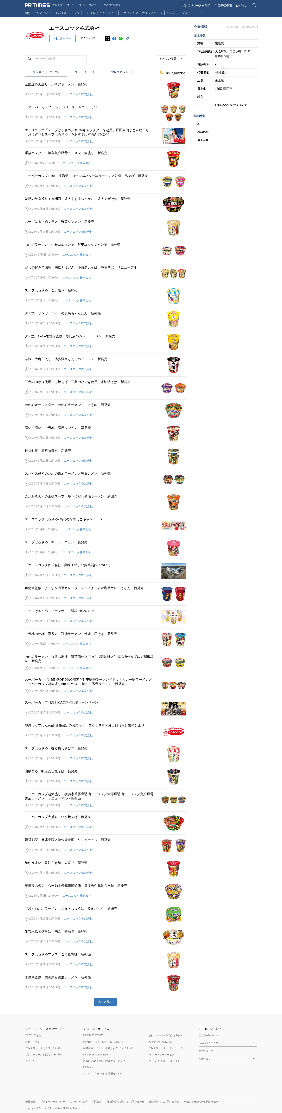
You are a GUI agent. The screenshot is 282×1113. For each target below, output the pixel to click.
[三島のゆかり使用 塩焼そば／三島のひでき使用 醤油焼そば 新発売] (105, 388)
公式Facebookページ (210, 1035)
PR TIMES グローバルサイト (164, 1061)
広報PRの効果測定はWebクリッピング (104, 1061)
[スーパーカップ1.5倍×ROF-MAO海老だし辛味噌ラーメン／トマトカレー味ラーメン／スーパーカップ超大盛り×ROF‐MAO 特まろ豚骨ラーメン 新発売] (105, 685)
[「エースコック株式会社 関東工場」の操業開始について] (105, 571)
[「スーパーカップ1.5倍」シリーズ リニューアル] (105, 113)
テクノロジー (42, 13)
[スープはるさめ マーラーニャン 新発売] (105, 548)
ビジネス (172, 13)
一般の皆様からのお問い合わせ (201, 1101)
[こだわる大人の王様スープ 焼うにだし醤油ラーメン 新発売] (105, 502)
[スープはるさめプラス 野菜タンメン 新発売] (105, 227)
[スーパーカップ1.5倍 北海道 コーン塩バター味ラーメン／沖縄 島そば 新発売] (105, 182)
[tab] (46, 72)
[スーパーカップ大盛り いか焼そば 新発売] (105, 823)
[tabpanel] (105, 541)
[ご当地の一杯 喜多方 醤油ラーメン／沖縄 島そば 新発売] (105, 639)
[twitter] (107, 38)
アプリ (75, 13)
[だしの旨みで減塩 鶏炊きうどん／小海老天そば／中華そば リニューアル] (105, 273)
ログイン (242, 5)
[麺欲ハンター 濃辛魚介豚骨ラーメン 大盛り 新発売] (105, 159)
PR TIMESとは (33, 1035)
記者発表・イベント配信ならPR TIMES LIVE (108, 1048)
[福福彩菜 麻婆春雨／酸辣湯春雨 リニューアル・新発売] (105, 846)
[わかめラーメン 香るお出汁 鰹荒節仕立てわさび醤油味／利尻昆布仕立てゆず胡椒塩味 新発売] (105, 662)
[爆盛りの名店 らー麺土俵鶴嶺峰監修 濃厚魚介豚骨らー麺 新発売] (105, 891)
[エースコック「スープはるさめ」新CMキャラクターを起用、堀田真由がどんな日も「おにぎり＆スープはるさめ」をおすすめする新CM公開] (105, 136)
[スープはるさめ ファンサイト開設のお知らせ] (105, 617)
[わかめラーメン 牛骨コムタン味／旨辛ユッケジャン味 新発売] (105, 250)
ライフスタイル (152, 13)
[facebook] (114, 38)
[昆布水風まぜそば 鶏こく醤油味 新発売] (105, 937)
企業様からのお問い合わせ (164, 1101)
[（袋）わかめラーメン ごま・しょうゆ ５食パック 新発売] (105, 914)
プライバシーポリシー (52, 1101)
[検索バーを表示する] (254, 5)
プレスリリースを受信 (196, 5)
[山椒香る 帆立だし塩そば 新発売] (105, 777)
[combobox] (171, 58)
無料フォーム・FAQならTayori (165, 1035)
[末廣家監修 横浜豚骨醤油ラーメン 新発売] (105, 983)
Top (27, 13)
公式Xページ (206, 1051)
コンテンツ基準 (78, 1101)
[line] (120, 38)
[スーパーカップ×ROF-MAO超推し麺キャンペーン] (105, 708)
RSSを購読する (176, 73)
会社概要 (30, 1101)
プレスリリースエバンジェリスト (167, 1048)
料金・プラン (32, 1041)
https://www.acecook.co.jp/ (231, 104)
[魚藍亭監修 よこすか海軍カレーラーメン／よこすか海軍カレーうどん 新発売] (105, 594)
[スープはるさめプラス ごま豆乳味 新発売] (105, 960)
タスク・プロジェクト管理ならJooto (103, 1073)
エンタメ (89, 13)
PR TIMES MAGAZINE (95, 1054)
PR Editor (88, 1067)
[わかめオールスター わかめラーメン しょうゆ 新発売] (105, 411)
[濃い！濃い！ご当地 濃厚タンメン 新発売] (105, 433)
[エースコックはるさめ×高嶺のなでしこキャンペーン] (105, 525)
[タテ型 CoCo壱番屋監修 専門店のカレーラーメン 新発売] (105, 342)
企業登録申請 (223, 5)
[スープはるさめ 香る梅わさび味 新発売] (105, 754)
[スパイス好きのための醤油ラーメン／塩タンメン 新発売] (105, 479)
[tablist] (83, 72)
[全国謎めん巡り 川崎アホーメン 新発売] (105, 90)
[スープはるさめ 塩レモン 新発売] (105, 296)
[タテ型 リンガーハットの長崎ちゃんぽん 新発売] (105, 319)
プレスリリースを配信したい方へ (44, 1054)
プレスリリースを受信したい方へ (44, 1048)
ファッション (129, 13)
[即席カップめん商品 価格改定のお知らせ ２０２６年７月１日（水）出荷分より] (105, 731)
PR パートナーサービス (161, 1054)
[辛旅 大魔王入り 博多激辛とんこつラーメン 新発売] (105, 365)
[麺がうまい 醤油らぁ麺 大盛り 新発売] (105, 868)
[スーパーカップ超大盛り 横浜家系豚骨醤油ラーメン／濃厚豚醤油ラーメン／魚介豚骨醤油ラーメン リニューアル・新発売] (105, 800)
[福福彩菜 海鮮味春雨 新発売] (105, 456)
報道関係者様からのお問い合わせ (125, 1101)
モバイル (61, 13)
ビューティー (107, 13)
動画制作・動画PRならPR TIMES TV (103, 1041)
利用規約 (97, 1101)
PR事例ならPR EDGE (160, 1041)
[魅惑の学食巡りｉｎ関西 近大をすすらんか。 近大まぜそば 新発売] (105, 204)
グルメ (186, 13)
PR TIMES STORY (93, 1035)
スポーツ (200, 13)
